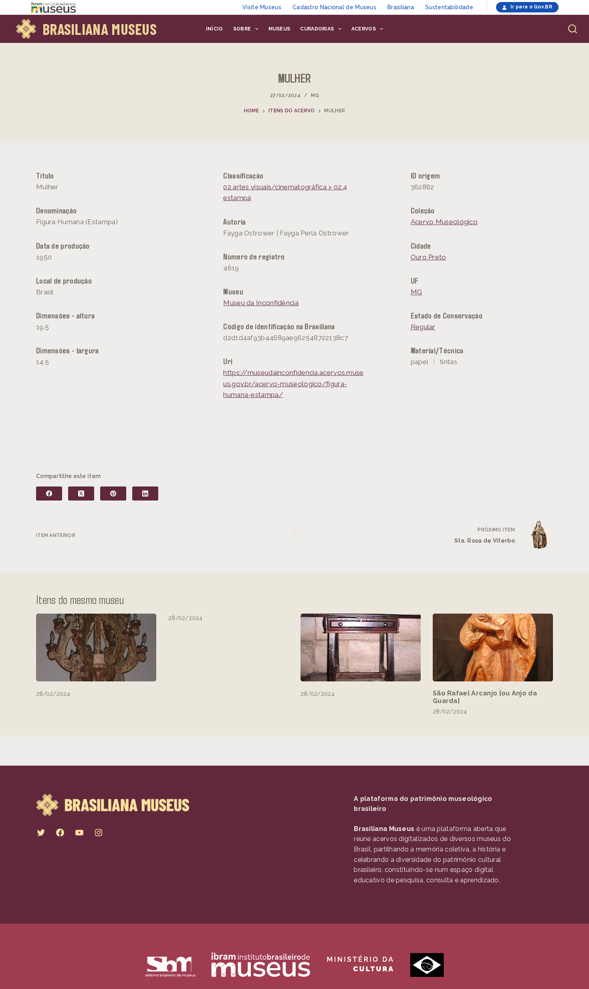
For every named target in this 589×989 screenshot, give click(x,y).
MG (315, 95)
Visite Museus (261, 7)
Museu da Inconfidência (261, 303)
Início (214, 29)
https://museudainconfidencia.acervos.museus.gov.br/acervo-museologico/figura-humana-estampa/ (293, 383)
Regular (423, 327)
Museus (279, 29)
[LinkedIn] (145, 493)
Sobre (242, 29)
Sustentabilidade (449, 7)
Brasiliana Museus (99, 29)
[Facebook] (49, 493)
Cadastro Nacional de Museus (334, 7)
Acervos (363, 29)
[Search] (572, 28)
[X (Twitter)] (81, 493)
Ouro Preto (428, 257)
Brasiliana (400, 7)
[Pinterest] (113, 493)
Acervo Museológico (444, 222)
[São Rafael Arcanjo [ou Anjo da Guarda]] (493, 647)
